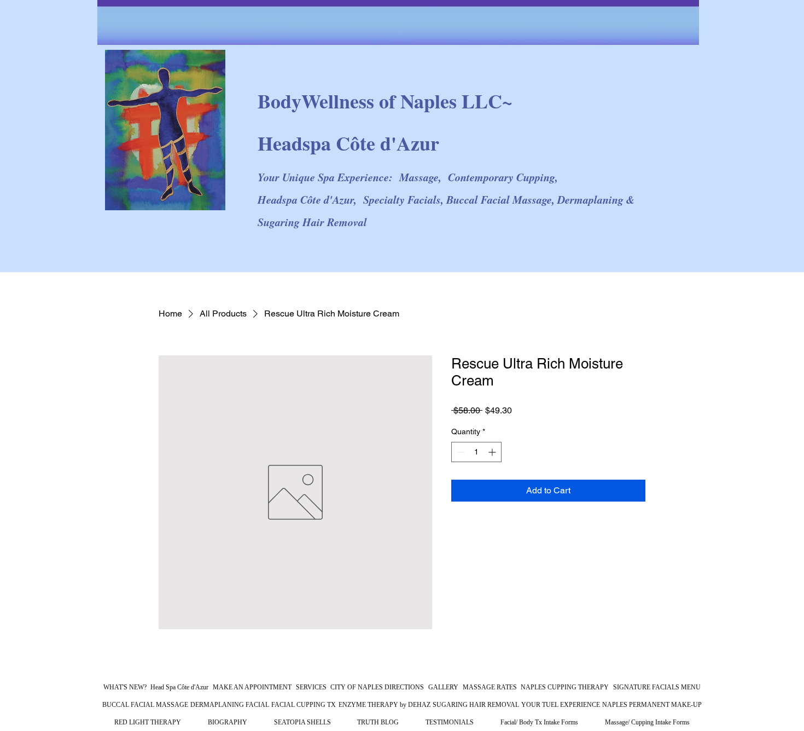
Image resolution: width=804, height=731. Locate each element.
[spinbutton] (476, 452)
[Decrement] (460, 452)
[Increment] (493, 452)
